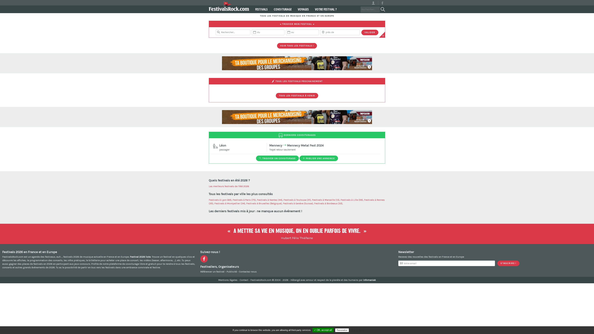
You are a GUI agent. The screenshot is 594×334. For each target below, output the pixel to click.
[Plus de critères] (383, 36)
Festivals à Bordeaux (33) (328, 203)
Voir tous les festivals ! (297, 45)
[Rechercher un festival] (382, 8)
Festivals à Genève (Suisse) (298, 203)
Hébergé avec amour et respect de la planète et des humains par (333, 279)
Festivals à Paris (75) (244, 199)
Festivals (261, 9)
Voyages (303, 9)
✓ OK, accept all (323, 330)
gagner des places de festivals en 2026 (30, 263)
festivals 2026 (71, 256)
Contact (244, 279)
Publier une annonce (320, 158)
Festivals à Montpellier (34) (229, 203)
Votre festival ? (326, 9)
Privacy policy (357, 330)
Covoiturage (283, 9)
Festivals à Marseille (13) (325, 199)
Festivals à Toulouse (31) (297, 199)
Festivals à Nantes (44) (269, 199)
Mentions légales (227, 279)
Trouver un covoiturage (279, 158)
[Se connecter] (374, 3)
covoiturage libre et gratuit (141, 263)
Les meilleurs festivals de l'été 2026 (229, 186)
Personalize (342, 330)
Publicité (232, 271)
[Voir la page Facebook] (382, 3)
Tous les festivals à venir (297, 95)
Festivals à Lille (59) (352, 199)
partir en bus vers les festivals (98, 267)
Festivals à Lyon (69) (220, 199)
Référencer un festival (212, 271)
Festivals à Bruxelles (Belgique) (264, 203)
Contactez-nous (248, 271)
